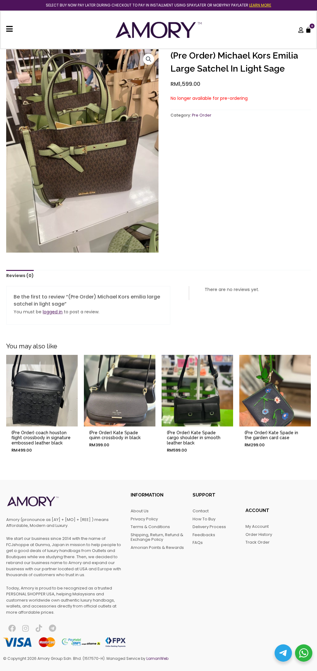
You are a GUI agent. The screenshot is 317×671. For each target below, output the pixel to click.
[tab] (20, 276)
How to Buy (204, 519)
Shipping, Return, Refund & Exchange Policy (157, 537)
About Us (140, 511)
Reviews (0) (20, 275)
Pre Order (201, 115)
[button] (148, 59)
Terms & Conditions (150, 527)
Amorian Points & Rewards (157, 547)
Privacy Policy (144, 519)
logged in (53, 312)
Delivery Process (209, 527)
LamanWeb (157, 658)
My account (257, 526)
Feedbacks (204, 535)
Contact (201, 511)
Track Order (257, 542)
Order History (258, 534)
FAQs (198, 542)
